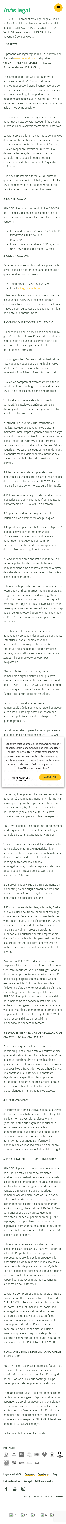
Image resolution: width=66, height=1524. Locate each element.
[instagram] (23, 1489)
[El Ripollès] (6, 1454)
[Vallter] (22, 1463)
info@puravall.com (29, 288)
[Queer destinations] (60, 1454)
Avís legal (28, 1481)
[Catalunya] (37, 1454)
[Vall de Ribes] (22, 1454)
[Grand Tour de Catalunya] (14, 1463)
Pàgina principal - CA (12, 1474)
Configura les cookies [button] (21, 779)
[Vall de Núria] (29, 1454)
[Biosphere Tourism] (52, 1454)
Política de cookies (11, 1481)
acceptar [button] (50, 777)
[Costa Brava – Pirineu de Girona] (14, 1454)
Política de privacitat (44, 1481)
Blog (55, 1474)
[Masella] (37, 1463)
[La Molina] (29, 1463)
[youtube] (15, 1489)
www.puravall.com (25, 58)
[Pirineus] (6, 1463)
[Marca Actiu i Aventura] (44, 1454)
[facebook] (6, 1489)
